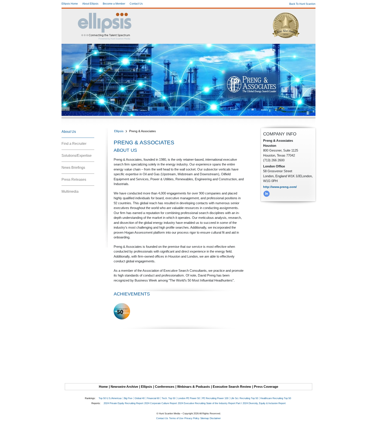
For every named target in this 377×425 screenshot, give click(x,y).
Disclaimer (215, 418)
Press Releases (74, 179)
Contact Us (136, 3)
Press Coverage (266, 386)
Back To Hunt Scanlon (302, 3)
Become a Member (114, 3)
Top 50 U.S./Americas (110, 398)
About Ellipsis (90, 3)
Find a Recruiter (74, 143)
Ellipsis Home (70, 3)
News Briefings (73, 167)
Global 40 (140, 398)
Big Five (128, 398)
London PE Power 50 (189, 398)
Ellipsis (118, 131)
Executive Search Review (232, 386)
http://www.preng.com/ (280, 187)
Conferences (164, 386)
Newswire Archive (124, 386)
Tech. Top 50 (168, 398)
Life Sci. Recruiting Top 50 (244, 398)
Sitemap (204, 418)
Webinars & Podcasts (193, 386)
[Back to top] (371, 419)
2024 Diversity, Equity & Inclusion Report (264, 403)
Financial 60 (153, 398)
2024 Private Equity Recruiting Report (123, 403)
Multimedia (70, 191)
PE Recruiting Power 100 (215, 398)
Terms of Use (176, 418)
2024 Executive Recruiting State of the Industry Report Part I (210, 403)
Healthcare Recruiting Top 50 (275, 398)
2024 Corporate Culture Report (160, 403)
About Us (69, 131)
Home (103, 386)
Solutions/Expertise (77, 155)
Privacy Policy (191, 418)
